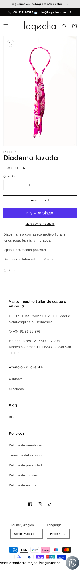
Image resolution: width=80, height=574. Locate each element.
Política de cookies (23, 475)
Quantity (9, 176)
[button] (5, 26)
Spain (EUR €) (24, 533)
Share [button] (13, 270)
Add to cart (40, 200)
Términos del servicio (25, 455)
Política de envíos (22, 485)
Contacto (16, 379)
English (55, 533)
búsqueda (16, 389)
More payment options (40, 223)
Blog (12, 417)
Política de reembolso (25, 445)
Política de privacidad (25, 465)
